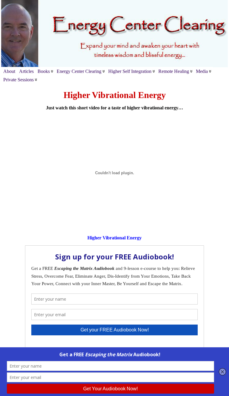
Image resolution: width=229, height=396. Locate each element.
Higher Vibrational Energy (114, 237)
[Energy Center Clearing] (114, 33)
